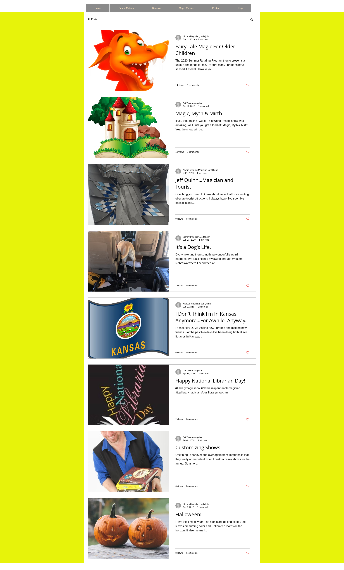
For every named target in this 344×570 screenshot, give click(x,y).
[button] (251, 20)
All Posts (92, 19)
